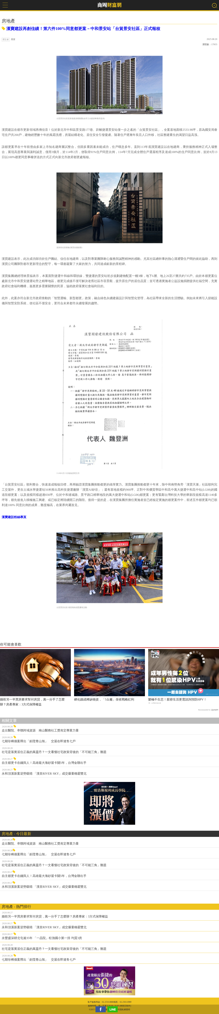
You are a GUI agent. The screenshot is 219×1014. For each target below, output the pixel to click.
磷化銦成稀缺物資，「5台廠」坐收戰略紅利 (104, 699)
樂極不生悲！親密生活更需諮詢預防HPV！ (177, 699)
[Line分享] (113, 1009)
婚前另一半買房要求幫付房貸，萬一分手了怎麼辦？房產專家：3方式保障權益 (32, 702)
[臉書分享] (101, 1009)
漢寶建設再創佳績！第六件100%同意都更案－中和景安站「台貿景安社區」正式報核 (82, 28)
